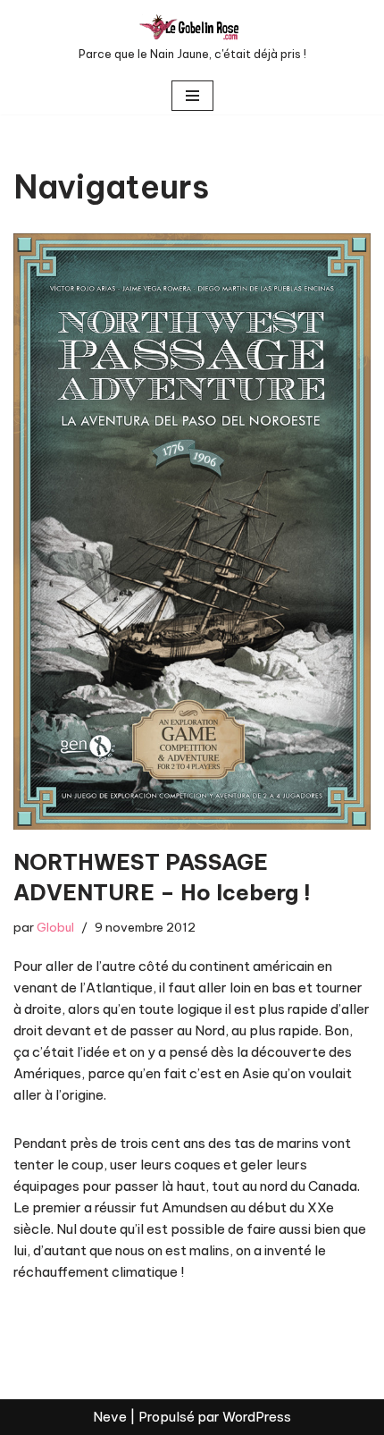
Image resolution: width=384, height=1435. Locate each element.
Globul (55, 927)
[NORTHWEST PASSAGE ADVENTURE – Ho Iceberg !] (192, 531)
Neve (110, 1416)
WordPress (256, 1416)
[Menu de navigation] (192, 95)
